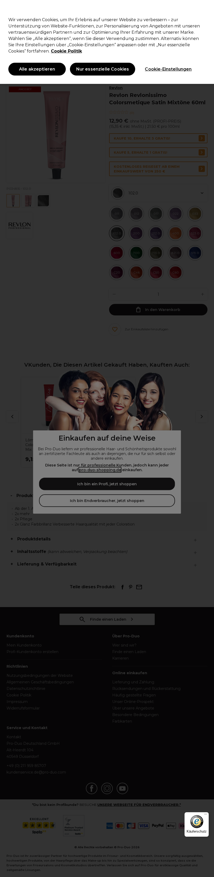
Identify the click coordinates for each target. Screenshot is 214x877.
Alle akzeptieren (37, 69)
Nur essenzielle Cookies (102, 69)
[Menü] (206, 815)
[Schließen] (205, 8)
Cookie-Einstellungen (168, 69)
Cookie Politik (66, 51)
